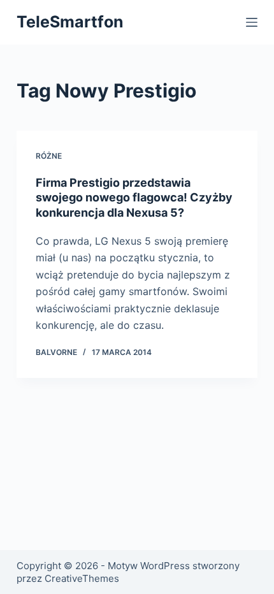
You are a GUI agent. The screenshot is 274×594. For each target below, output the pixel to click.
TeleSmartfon (70, 21)
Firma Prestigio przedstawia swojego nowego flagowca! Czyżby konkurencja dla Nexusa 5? (134, 197)
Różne (49, 156)
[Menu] (251, 22)
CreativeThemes (82, 578)
